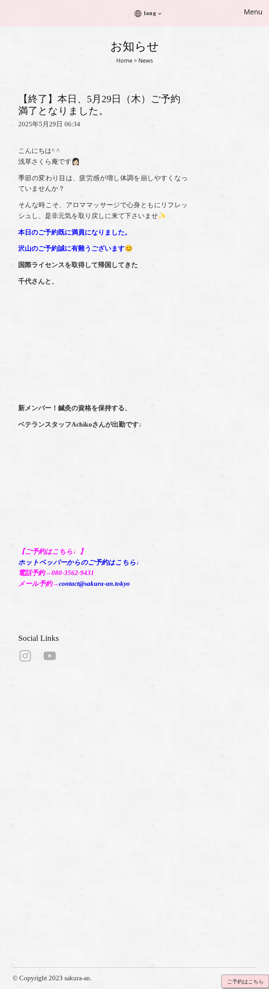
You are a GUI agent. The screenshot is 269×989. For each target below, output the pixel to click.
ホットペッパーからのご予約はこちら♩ (80, 562)
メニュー (151, 805)
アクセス (151, 816)
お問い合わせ (157, 827)
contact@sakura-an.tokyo (94, 583)
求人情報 (151, 839)
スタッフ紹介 (157, 794)
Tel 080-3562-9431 (39, 915)
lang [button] (150, 13)
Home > (126, 60)
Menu (253, 11)
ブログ (148, 850)
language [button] (151, 861)
